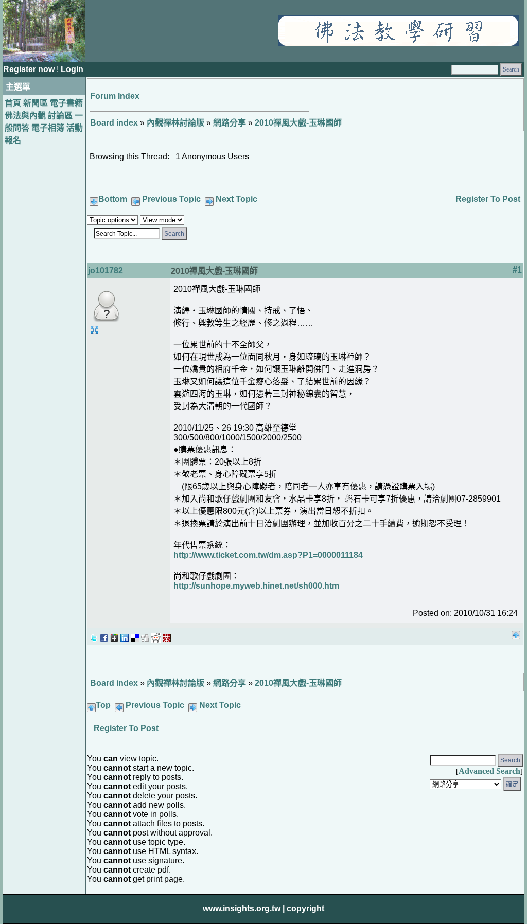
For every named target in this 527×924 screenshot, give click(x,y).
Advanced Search (489, 771)
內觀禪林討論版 (175, 122)
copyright (305, 908)
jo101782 (105, 270)
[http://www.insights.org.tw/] (398, 43)
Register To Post (487, 198)
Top (103, 705)
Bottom (112, 198)
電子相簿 (47, 127)
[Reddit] (156, 635)
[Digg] (145, 635)
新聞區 (35, 103)
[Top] (516, 632)
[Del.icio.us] (135, 635)
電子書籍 (66, 103)
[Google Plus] (114, 635)
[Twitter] (94, 635)
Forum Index (114, 96)
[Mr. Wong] (167, 635)
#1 (517, 269)
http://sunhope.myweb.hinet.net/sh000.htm (256, 585)
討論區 (60, 115)
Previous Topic (171, 198)
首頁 (13, 103)
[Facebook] (104, 635)
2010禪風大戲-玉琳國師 (298, 122)
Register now (30, 69)
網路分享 (229, 122)
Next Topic (236, 198)
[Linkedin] (124, 635)
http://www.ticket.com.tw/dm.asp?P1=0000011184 (268, 554)
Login (72, 69)
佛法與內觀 (25, 115)
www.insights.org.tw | (244, 908)
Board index (114, 122)
